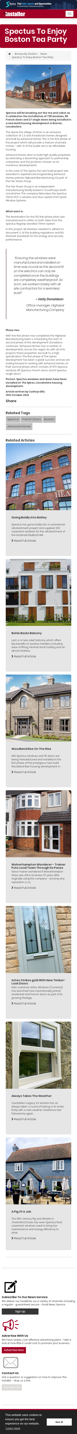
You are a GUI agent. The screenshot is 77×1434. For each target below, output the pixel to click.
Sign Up (20, 1311)
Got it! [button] (59, 1422)
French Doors (31, 419)
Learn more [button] (13, 1428)
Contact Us (12, 1387)
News (43, 54)
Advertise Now (14, 1350)
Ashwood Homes (19, 426)
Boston (49, 419)
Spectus (13, 419)
